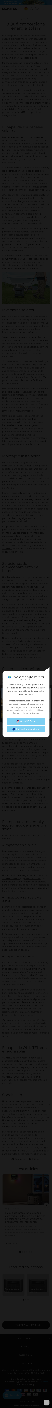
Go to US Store (28, 721)
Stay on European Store (27, 729)
